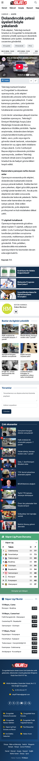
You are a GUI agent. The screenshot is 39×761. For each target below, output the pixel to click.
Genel (4, 8)
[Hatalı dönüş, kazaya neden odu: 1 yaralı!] (28, 329)
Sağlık (31, 751)
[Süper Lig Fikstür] (36, 599)
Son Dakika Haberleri (8, 735)
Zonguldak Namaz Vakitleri (8, 722)
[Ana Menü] (2, 3)
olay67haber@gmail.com (21, 694)
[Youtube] (21, 703)
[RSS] (29, 703)
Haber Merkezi (20, 307)
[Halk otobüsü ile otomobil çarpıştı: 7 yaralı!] (10, 329)
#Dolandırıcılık (19, 46)
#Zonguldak (6, 46)
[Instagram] (17, 703)
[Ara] (35, 2)
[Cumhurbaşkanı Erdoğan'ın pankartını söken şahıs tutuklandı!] (28, 365)
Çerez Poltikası (25, 747)
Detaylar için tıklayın (19, 591)
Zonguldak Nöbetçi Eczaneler (9, 715)
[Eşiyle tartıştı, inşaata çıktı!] (28, 348)
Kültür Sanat (14, 753)
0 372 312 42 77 (21, 690)
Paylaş (6, 80)
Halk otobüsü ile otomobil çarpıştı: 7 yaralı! (9, 337)
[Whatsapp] (25, 703)
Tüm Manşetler (28, 727)
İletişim (10, 747)
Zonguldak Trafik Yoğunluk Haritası (27, 722)
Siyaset (29, 8)
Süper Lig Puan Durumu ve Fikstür (9, 728)
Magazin (31, 744)
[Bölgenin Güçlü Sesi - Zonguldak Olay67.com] (18, 2)
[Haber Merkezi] (7, 309)
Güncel (13, 8)
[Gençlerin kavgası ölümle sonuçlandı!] (10, 348)
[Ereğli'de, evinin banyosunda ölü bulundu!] (10, 365)
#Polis (30, 46)
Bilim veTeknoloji (15, 744)
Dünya (6, 744)
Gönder (6, 411)
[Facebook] (10, 703)
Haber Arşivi (27, 734)
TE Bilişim (25, 758)
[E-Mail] (16, 312)
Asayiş (21, 8)
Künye (17, 747)
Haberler (4, 14)
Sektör (24, 744)
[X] (13, 703)
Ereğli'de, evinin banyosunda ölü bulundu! (8, 373)
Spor (27, 753)
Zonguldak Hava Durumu (27, 715)
